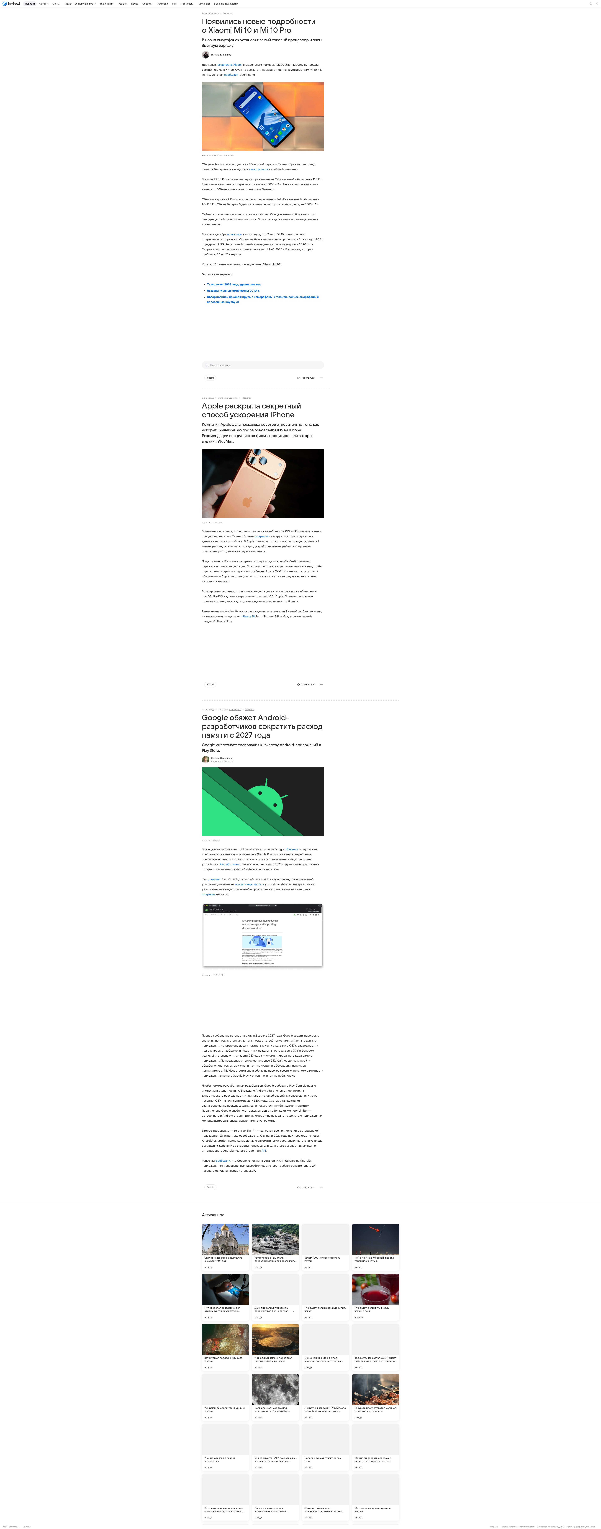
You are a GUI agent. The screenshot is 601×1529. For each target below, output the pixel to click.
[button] (263, 117)
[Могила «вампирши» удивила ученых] (375, 1497)
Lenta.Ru (233, 398)
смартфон (261, 536)
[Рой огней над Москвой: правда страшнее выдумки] (375, 1247)
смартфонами (258, 169)
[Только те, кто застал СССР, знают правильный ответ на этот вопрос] (375, 1347)
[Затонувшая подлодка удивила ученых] (225, 1347)
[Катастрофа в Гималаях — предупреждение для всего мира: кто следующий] (275, 1247)
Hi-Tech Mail (235, 709)
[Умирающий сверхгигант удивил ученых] (225, 1397)
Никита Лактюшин (221, 758)
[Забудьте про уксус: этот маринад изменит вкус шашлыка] (375, 1397)
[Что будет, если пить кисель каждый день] (375, 1297)
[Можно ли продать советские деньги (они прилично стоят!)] (375, 1447)
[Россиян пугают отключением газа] (325, 1447)
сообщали (223, 1160)
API (264, 1150)
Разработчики (229, 864)
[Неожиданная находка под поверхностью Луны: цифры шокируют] (275, 1397)
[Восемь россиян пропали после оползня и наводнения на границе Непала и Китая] (225, 1497)
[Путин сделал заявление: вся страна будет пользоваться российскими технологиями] (225, 1297)
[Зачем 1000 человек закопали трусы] (325, 1247)
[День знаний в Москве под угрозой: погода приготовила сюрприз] (325, 1347)
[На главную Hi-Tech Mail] (14, 4)
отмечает (214, 879)
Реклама (27, 1527)
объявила (291, 849)
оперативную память (249, 884)
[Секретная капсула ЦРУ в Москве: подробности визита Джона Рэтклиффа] (325, 1397)
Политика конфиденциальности (581, 1527)
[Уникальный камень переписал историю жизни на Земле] (275, 1347)
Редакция (493, 1527)
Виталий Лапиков (221, 54)
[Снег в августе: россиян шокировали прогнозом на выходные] (275, 1497)
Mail (5, 1527)
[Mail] (5, 4)
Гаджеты (227, 13)
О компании (14, 1527)
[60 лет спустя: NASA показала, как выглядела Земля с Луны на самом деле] (275, 1447)
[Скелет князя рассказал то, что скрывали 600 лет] (225, 1247)
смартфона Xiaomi (230, 64)
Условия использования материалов (517, 1527)
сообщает (231, 74)
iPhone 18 (248, 616)
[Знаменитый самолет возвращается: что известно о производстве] (325, 1497)
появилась (234, 234)
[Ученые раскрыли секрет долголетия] (225, 1447)
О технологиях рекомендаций (550, 1527)
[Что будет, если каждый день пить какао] (325, 1297)
